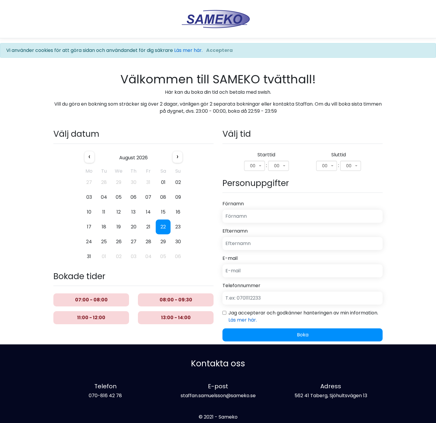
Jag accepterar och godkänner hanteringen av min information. (303, 316)
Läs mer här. (188, 50)
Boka (302, 334)
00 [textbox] (252, 166)
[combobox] (254, 166)
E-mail (230, 258)
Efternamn (235, 231)
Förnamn (233, 203)
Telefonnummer (241, 285)
